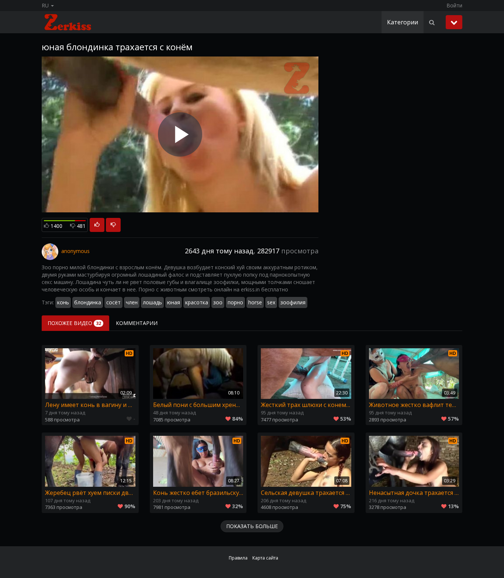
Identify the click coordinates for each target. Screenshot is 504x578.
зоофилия (292, 302)
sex (271, 302)
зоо (217, 302)
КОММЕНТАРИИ (137, 322)
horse (255, 302)
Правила (238, 558)
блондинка (87, 302)
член (132, 302)
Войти (454, 5)
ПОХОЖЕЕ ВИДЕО (74, 322)
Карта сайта (265, 558)
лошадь (152, 302)
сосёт (113, 302)
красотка (196, 302)
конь (63, 302)
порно (235, 302)
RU (46, 5)
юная (173, 302)
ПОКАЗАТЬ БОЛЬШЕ (252, 526)
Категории (402, 22)
